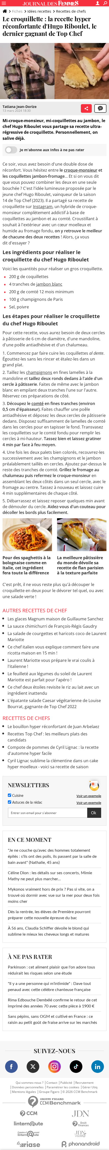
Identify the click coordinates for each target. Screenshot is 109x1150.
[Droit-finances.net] (80, 1124)
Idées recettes (39, 11)
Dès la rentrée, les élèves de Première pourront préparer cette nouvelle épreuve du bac (49, 915)
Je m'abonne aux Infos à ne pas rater (52, 149)
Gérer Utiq (89, 1087)
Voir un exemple (89, 796)
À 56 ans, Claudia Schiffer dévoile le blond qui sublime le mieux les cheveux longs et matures (48, 931)
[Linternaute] (29, 1123)
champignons (39, 372)
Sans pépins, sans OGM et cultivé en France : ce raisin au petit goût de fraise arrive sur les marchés (52, 1019)
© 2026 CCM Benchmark (79, 1092)
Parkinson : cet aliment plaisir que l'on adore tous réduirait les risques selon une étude (51, 970)
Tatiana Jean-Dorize (20, 106)
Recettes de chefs (71, 11)
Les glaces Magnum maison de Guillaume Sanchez (55, 619)
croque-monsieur (80, 170)
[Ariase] (29, 1144)
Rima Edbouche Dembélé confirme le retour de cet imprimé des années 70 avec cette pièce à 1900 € (52, 1003)
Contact (51, 1083)
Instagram (42, 206)
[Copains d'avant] (29, 1134)
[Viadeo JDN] (80, 1134)
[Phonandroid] (80, 1144)
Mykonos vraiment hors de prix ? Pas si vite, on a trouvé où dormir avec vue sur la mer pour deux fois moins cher (54, 895)
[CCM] (29, 1114)
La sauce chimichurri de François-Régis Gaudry (52, 626)
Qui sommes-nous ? (29, 1083)
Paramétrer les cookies (63, 1087)
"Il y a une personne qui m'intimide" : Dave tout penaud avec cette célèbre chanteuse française (49, 987)
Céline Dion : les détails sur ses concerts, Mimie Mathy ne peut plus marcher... (50, 876)
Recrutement (84, 1083)
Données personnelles (28, 1087)
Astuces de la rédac (26, 802)
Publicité (66, 1083)
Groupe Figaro (49, 1092)
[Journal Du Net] (80, 1114)
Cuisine (17, 796)
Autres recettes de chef (35, 610)
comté (37, 403)
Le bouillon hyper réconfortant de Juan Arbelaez (53, 726)
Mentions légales (24, 1092)
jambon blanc (49, 284)
